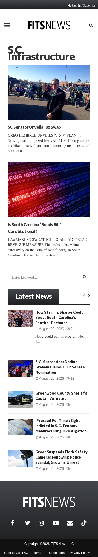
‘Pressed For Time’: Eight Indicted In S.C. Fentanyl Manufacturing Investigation (61, 425)
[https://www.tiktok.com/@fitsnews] (84, 523)
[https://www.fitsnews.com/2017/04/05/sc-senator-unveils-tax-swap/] (49, 92)
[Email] (73, 523)
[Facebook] (16, 523)
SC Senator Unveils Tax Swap (34, 127)
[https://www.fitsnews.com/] (49, 502)
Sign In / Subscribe (83, 5)
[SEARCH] (84, 277)
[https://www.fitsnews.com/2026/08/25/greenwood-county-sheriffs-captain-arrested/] (20, 399)
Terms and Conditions (49, 553)
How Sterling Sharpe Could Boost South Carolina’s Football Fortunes (59, 317)
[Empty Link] (84, 295)
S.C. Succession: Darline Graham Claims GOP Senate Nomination (60, 367)
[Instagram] (44, 523)
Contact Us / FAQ (16, 553)
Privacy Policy (80, 553)
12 (72, 378)
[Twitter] (30, 523)
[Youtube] (59, 523)
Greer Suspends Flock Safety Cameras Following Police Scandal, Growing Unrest (61, 457)
